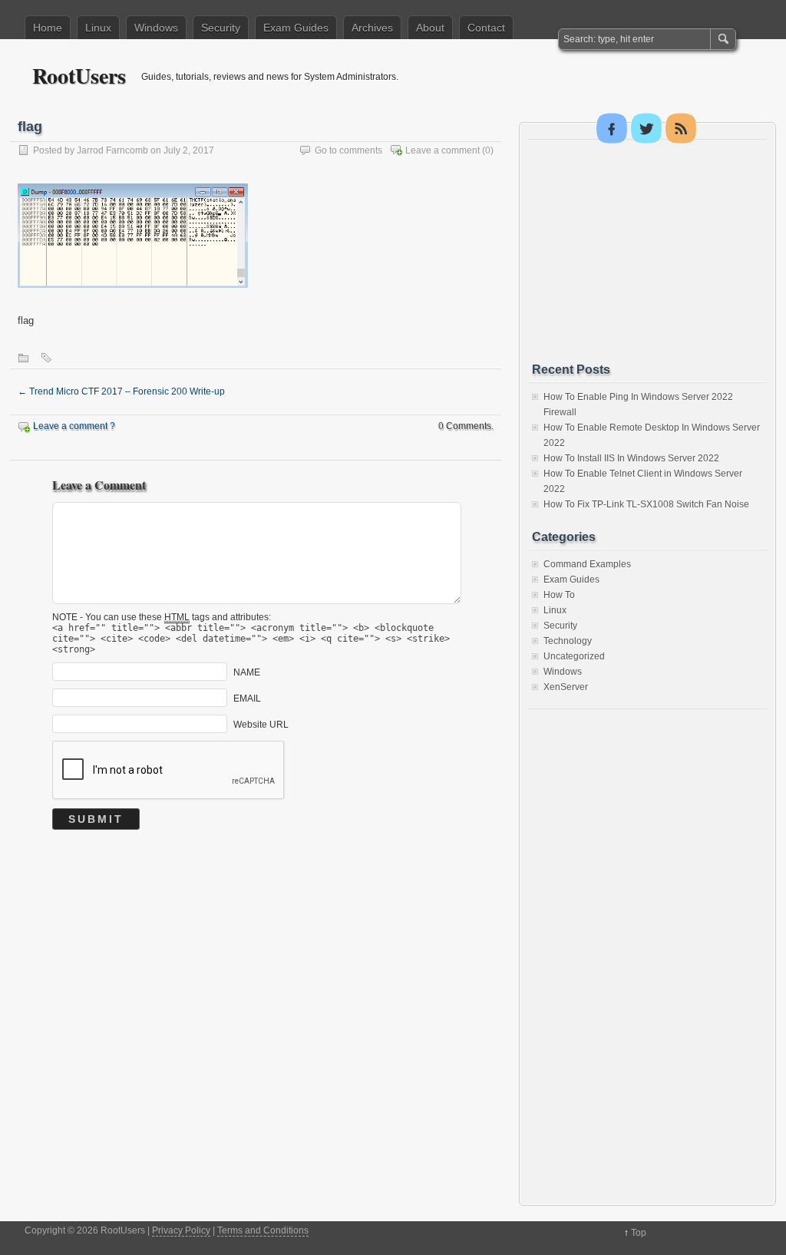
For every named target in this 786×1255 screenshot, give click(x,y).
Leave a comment (442, 150)
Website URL (261, 723)
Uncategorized (574, 656)
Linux (98, 27)
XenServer (565, 687)
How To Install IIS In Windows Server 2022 (631, 458)
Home (47, 27)
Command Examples (587, 564)
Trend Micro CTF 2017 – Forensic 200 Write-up (121, 391)
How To (559, 595)
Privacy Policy (181, 1230)
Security (220, 27)
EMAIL (247, 697)
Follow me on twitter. (646, 128)
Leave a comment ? (74, 426)
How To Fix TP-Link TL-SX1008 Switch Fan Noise (646, 504)
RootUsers (79, 75)
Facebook (611, 128)
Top (638, 1232)
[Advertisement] (647, 251)
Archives (372, 27)
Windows (156, 27)
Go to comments (348, 150)
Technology (567, 641)
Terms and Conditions (263, 1230)
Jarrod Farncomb (112, 150)
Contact (486, 27)
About (430, 27)
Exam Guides (296, 27)
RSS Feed (680, 128)
